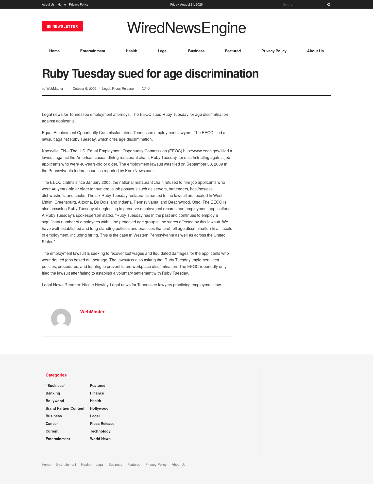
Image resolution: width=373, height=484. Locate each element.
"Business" (55, 385)
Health (131, 50)
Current (52, 431)
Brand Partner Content (65, 408)
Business (196, 50)
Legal (162, 50)
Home (62, 4)
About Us (48, 4)
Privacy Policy (78, 4)
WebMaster (54, 88)
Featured (233, 50)
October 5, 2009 (84, 88)
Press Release (123, 88)
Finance (97, 393)
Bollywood (55, 400)
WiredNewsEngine (186, 26)
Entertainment (92, 50)
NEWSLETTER (64, 26)
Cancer (52, 423)
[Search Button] (328, 4)
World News (100, 438)
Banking (53, 393)
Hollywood (99, 408)
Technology (100, 431)
